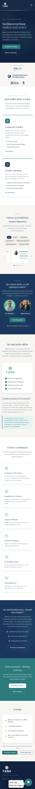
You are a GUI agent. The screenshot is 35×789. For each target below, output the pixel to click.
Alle (9, 237)
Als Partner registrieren (17, 647)
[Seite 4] (17, 265)
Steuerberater (9, 240)
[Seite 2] (14, 265)
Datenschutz (5, 779)
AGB (12, 779)
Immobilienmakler (24, 244)
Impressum (18, 779)
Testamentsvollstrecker (23, 240)
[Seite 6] (20, 265)
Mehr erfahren (17, 691)
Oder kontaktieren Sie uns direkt (17, 326)
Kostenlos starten (17, 685)
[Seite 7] (22, 265)
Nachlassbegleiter (11, 244)
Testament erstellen (11, 47)
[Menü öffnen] (31, 5)
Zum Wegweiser (17, 320)
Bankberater (23, 237)
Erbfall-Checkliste (11, 52)
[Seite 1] (12, 265)
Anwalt (15, 237)
